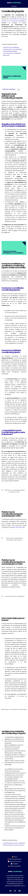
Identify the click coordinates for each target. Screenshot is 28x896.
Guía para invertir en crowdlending (12, 49)
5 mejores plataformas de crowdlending (14, 843)
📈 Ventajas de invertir (14, 861)
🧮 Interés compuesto (14, 866)
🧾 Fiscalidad (14, 864)
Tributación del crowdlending (11, 47)
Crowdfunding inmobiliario (10, 51)
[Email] (19, 891)
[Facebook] (10, 891)
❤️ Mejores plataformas (14, 859)
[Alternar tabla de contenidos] (18, 89)
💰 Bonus (14, 857)
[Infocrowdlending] (15, 871)
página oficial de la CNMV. (18, 527)
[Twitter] (15, 891)
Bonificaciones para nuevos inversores (13, 845)
